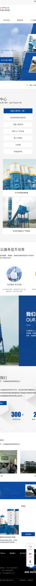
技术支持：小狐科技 (26, 580)
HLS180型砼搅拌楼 (21, 193)
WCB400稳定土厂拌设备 (21, 231)
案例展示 (13, 553)
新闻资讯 (20, 20)
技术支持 (7, 20)
